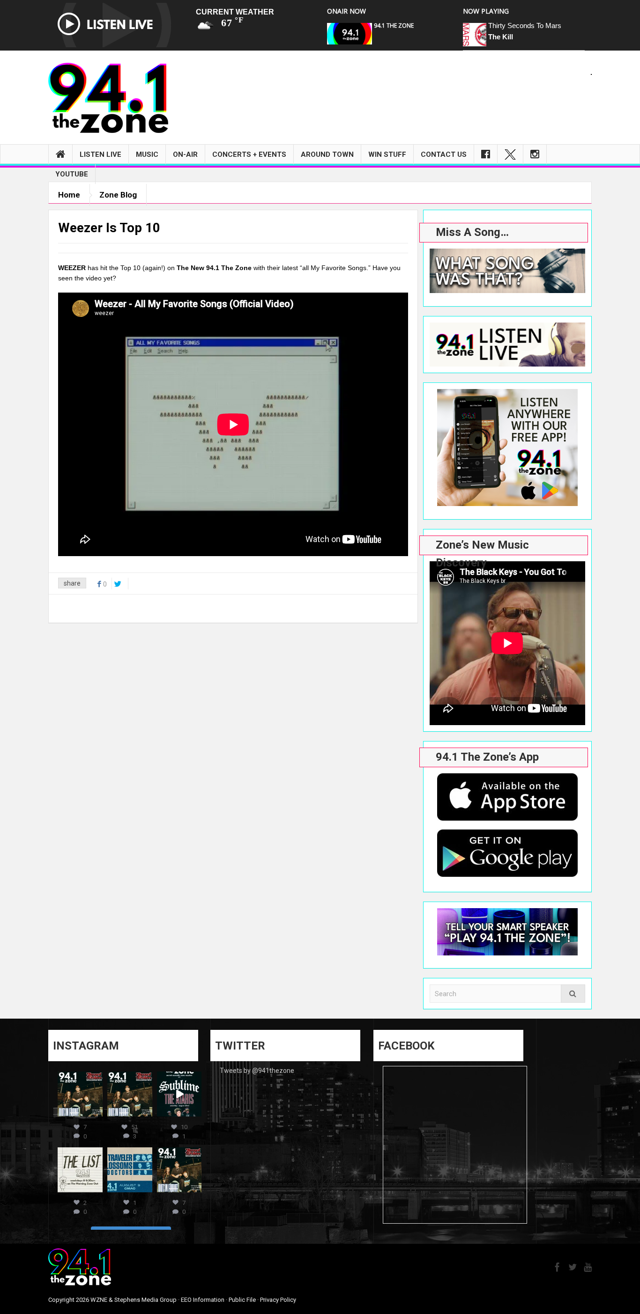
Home (69, 194)
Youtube (71, 174)
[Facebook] (485, 154)
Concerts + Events (249, 154)
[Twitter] (510, 154)
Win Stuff (387, 154)
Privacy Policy (278, 1299)
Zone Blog (118, 194)
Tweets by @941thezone (257, 1070)
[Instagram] (534, 154)
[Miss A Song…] (507, 271)
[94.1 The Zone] (108, 97)
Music (147, 154)
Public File (242, 1299)
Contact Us (444, 154)
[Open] (80, 1094)
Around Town (327, 154)
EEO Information (202, 1299)
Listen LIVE (100, 154)
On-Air (185, 154)
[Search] (573, 993)
